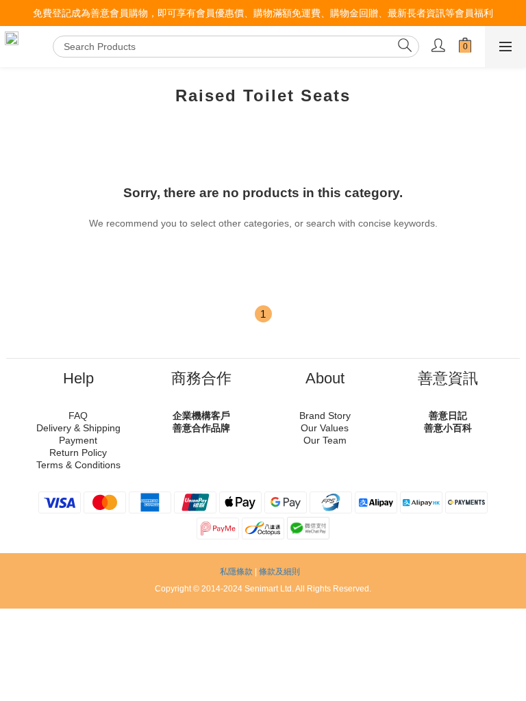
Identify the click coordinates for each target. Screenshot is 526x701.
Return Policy (78, 452)
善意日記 (448, 415)
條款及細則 (279, 571)
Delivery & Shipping (78, 427)
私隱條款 (236, 571)
